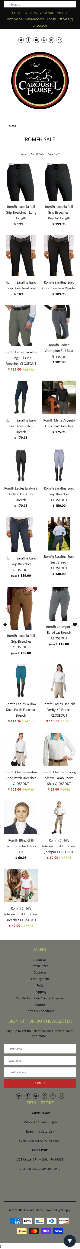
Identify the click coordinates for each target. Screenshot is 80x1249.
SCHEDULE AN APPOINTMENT (40, 1141)
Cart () (67, 19)
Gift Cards (14, 19)
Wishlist (63, 13)
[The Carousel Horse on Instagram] (51, 40)
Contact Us (18, 13)
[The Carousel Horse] (40, 80)
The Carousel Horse (31, 1210)
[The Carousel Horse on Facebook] (28, 40)
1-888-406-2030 (34, 19)
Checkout (40, 26)
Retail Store (40, 966)
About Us (40, 960)
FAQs (40, 985)
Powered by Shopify (58, 1210)
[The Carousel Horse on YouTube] (36, 40)
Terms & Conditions (40, 1011)
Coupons (40, 972)
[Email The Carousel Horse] (59, 40)
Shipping (40, 992)
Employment (40, 979)
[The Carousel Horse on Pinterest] (44, 40)
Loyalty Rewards (42, 13)
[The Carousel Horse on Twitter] (21, 40)
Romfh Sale (40, 139)
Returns (40, 1005)
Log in (51, 19)
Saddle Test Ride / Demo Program (40, 998)
